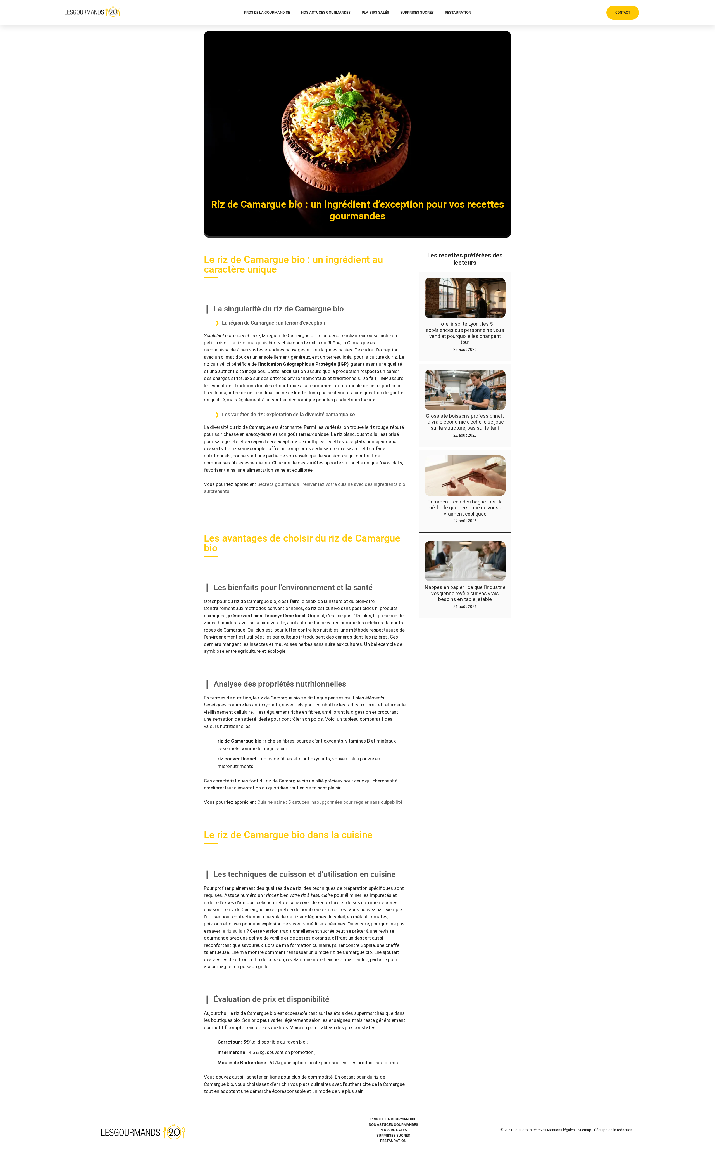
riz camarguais (252, 343)
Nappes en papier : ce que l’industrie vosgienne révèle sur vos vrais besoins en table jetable (465, 593)
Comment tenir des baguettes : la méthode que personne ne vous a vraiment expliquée (465, 508)
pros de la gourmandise (267, 12)
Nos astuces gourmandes (326, 12)
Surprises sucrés (417, 12)
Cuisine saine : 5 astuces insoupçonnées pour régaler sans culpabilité (329, 802)
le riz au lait (233, 931)
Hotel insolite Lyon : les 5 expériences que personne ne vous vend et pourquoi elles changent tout (465, 333)
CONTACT (622, 13)
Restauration (458, 12)
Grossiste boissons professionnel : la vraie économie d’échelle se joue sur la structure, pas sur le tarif (465, 422)
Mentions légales (561, 1130)
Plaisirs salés (375, 12)
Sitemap (584, 1130)
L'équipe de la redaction (613, 1130)
